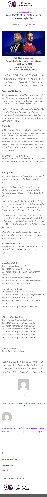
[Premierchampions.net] (22, 4)
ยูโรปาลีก (5, 470)
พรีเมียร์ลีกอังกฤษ (9, 459)
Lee (33, 25)
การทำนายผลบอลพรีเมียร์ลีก (23, 12)
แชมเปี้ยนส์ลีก (7, 465)
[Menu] (44, 4)
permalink (23, 406)
